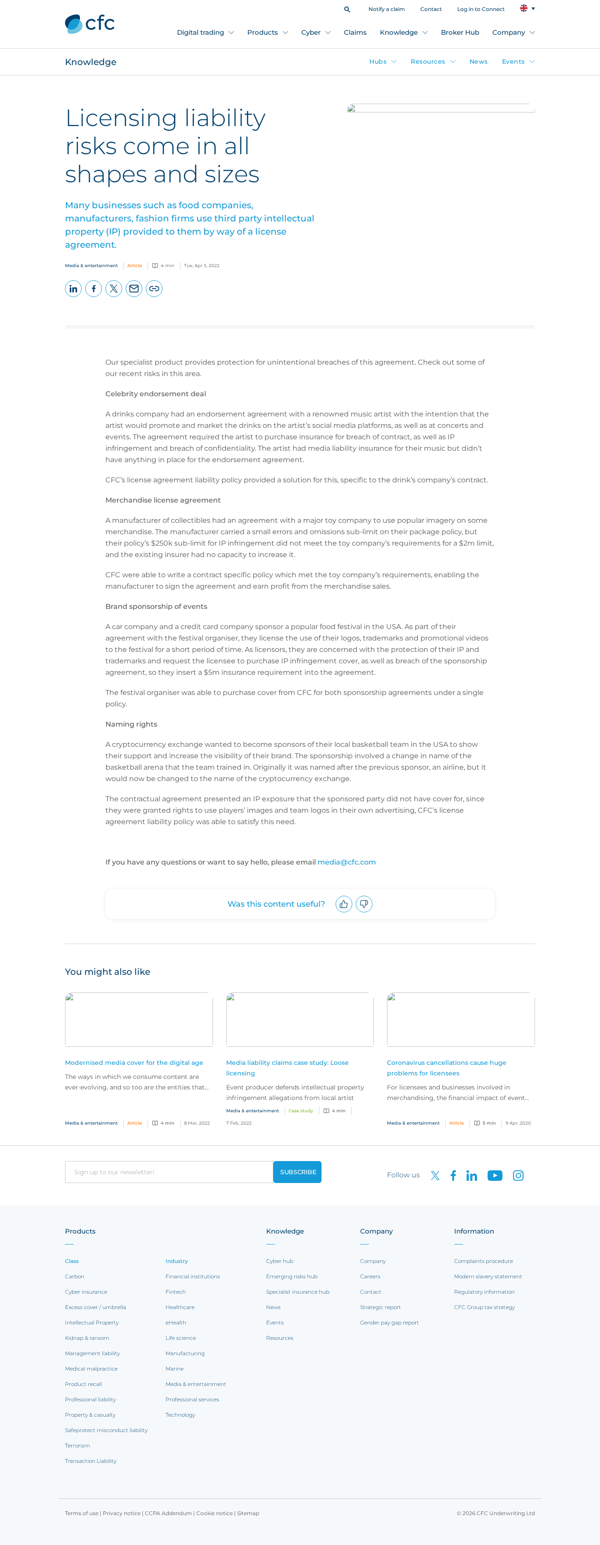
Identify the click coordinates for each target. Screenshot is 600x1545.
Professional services (192, 1399)
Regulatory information (484, 1291)
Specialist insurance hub (297, 1291)
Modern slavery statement (488, 1276)
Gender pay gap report (389, 1322)
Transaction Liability (90, 1461)
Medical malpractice (91, 1368)
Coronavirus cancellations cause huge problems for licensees (446, 1068)
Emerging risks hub (292, 1276)
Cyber (311, 32)
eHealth (176, 1322)
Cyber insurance (86, 1291)
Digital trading (200, 32)
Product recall (83, 1384)
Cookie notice (214, 1513)
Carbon (74, 1276)
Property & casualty (90, 1414)
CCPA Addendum (168, 1513)
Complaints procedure (483, 1261)
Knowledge (399, 32)
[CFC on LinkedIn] (468, 1175)
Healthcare (180, 1307)
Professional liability (90, 1399)
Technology (180, 1414)
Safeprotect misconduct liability (106, 1430)
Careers (370, 1276)
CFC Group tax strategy (484, 1307)
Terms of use (81, 1513)
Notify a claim (387, 9)
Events (513, 61)
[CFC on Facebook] (450, 1175)
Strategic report (380, 1307)
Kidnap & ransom (87, 1338)
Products (262, 32)
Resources (428, 61)
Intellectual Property (92, 1322)
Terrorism (77, 1445)
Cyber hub (279, 1261)
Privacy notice (122, 1513)
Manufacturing (185, 1353)
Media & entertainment (196, 1384)
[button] (347, 8)
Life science (181, 1338)
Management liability (92, 1353)
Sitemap (248, 1513)
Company (508, 32)
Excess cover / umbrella (95, 1307)
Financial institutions (193, 1276)
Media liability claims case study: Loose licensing (287, 1068)
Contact (431, 9)
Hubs (378, 61)
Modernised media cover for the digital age (134, 1063)
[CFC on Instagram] (514, 1175)
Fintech (176, 1291)
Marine (175, 1368)
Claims (355, 32)
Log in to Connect (481, 9)
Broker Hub (460, 32)
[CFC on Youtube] (491, 1175)
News (479, 61)
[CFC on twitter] (432, 1175)
